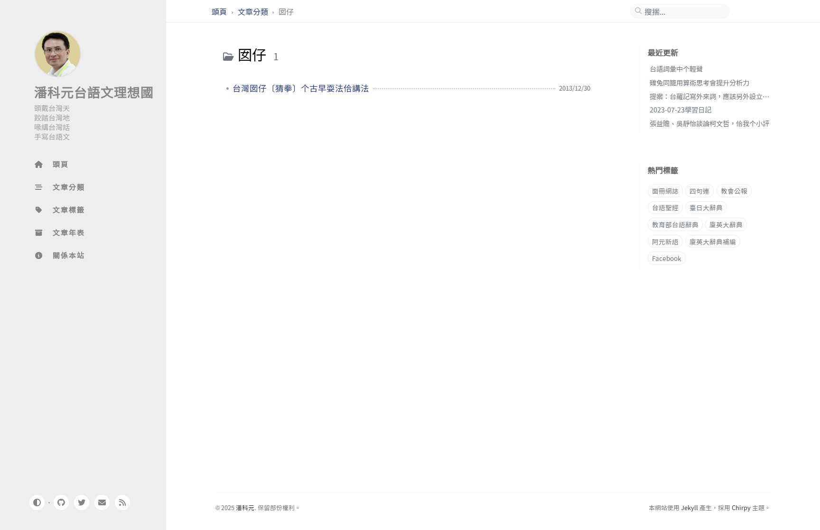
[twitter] (82, 502)
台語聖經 (665, 207)
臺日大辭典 (706, 207)
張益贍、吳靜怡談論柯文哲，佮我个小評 (709, 123)
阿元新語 (665, 241)
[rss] (122, 502)
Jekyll (689, 507)
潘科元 (245, 507)
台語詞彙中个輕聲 (676, 69)
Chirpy (741, 507)
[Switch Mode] (37, 502)
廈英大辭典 (726, 224)
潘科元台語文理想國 (94, 91)
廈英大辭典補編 (713, 241)
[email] (102, 502)
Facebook (666, 258)
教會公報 (734, 190)
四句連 (699, 190)
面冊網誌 (665, 190)
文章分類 (254, 11)
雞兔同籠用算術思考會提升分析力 (699, 82)
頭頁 (220, 11)
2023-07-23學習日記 (680, 109)
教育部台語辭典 (675, 224)
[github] (61, 502)
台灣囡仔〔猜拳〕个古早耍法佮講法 (301, 88)
